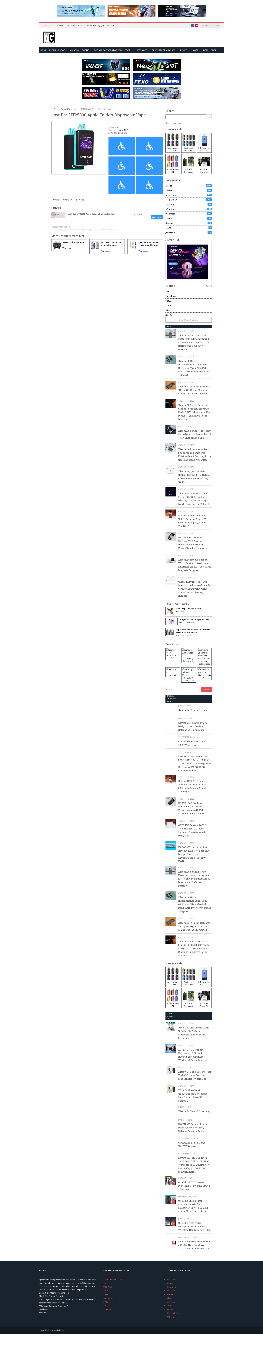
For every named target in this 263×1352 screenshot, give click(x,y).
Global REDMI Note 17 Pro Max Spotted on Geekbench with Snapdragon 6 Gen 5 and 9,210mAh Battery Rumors (194, 588)
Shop (214, 50)
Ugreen (170, 1317)
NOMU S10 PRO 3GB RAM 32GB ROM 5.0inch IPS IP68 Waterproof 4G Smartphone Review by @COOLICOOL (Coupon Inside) (194, 763)
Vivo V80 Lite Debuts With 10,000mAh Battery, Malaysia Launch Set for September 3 (193, 1033)
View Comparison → (183, 611)
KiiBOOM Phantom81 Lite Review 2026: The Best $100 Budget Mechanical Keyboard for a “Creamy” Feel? (194, 854)
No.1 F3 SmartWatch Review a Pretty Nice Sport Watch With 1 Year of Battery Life (194, 1245)
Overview (67, 199)
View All (209, 286)
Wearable (188, 213)
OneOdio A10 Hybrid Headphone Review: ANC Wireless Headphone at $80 (194, 1226)
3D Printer (188, 204)
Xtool (168, 305)
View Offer (156, 217)
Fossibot (171, 1290)
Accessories (188, 195)
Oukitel (170, 1309)
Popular (169, 696)
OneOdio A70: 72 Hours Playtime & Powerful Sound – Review (194, 1186)
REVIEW (183, 50)
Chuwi (170, 1283)
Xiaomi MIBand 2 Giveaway (194, 710)
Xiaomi (168, 315)
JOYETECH (188, 232)
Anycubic (171, 1302)
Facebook (43, 1309)
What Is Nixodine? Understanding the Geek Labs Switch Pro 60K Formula (192, 1095)
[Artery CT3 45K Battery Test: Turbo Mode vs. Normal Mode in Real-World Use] (170, 1070)
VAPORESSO (109, 1283)
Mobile (188, 185)
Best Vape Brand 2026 (163, 50)
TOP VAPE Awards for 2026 (108, 50)
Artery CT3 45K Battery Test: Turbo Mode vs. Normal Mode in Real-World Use (194, 1075)
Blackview (171, 1287)
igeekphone (59, 1330)
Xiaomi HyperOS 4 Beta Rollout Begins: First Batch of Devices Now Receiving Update (193, 476)
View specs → (68, 248)
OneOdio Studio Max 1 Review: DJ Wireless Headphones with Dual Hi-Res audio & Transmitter (193, 1206)
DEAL (205, 50)
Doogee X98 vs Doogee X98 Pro (194, 619)
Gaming (188, 223)
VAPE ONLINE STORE (113, 1279)
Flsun (169, 1298)
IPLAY (106, 1305)
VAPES (128, 50)
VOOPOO (107, 1287)
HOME (43, 50)
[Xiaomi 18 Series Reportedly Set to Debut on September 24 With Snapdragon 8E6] (170, 429)
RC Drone (188, 209)
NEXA (105, 1294)
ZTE (167, 291)
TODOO (107, 1309)
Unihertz (171, 1294)
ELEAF (188, 227)
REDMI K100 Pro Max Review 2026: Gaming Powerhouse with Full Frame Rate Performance (192, 543)
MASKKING (108, 1298)
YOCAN (168, 301)
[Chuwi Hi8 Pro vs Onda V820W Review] (170, 739)
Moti (82, 236)
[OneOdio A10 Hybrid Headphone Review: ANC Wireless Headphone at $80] (170, 1221)
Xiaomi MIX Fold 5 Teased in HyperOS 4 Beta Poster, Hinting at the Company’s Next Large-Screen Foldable (194, 499)
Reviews (80, 199)
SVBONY (171, 1279)
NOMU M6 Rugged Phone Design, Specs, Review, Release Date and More (192, 726)
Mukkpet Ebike (173, 1313)
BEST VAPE (142, 50)
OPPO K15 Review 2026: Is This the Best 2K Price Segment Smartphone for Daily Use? (193, 830)
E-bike (188, 218)
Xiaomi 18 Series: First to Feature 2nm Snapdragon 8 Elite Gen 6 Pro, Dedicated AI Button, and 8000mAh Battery (194, 342)
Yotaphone (170, 296)
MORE (195, 50)
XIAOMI (168, 326)
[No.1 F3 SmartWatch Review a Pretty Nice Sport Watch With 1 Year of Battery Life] (170, 1240)
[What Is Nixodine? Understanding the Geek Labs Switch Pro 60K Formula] (170, 1088)
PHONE (85, 50)
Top (167, 1018)
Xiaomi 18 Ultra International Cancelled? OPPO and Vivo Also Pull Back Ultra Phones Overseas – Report (194, 367)
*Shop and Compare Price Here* (53, 1306)
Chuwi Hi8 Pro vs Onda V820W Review (191, 743)
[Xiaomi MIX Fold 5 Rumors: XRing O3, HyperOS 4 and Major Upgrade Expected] (170, 385)
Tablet (188, 190)
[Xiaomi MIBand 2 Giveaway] (170, 708)
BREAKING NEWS (57, 50)
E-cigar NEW (123, 130)
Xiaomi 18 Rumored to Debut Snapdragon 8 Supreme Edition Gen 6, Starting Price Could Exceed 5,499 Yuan (194, 454)
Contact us (44, 1293)
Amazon (74, 50)
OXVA (105, 1290)
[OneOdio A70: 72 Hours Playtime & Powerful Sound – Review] (170, 1180)
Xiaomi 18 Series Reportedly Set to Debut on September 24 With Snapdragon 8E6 (194, 434)
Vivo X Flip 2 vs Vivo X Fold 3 (189, 608)
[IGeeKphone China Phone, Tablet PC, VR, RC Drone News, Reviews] (49, 37)
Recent (168, 1013)
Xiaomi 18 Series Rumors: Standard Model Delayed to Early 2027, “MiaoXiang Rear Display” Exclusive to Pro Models (194, 412)
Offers (56, 199)
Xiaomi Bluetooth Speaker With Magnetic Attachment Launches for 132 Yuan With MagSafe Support (194, 565)
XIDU (167, 310)
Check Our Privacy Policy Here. (52, 1296)
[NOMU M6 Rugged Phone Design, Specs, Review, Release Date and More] (170, 721)
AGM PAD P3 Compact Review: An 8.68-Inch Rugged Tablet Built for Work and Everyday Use (88, 25)
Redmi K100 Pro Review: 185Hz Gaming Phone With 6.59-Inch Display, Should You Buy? (193, 521)
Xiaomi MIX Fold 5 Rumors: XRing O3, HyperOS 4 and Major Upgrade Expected (194, 390)
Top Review (170, 698)
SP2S (105, 1302)
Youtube (42, 1312)
